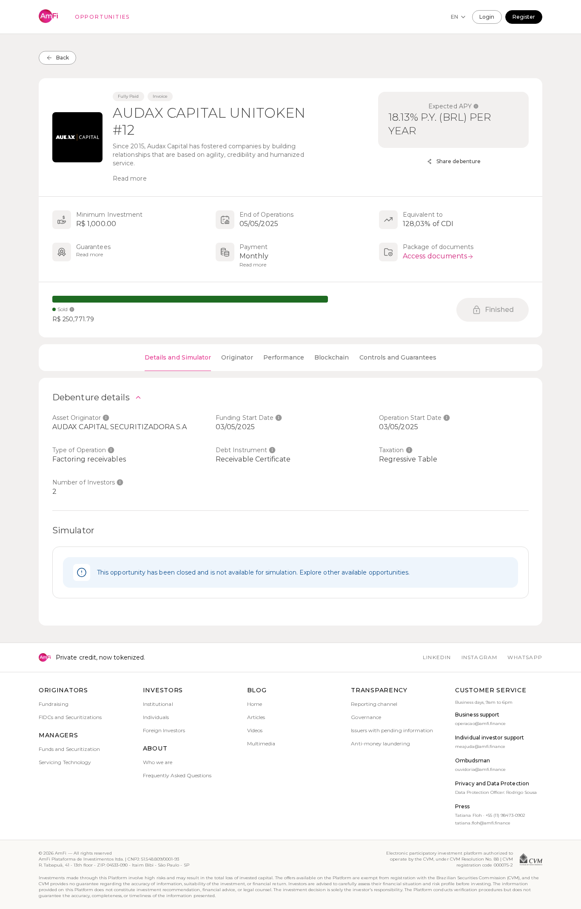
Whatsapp (524, 657)
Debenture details (91, 397)
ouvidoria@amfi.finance (480, 769)
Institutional (158, 704)
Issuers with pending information (392, 730)
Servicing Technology (65, 762)
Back (62, 57)
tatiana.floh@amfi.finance (482, 823)
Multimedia (261, 743)
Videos (254, 730)
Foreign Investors (164, 730)
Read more (130, 178)
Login (486, 17)
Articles (256, 717)
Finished (499, 310)
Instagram (479, 657)
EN (454, 17)
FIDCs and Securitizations (70, 717)
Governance (366, 717)
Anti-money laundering (380, 743)
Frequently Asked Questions (177, 775)
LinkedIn (437, 657)
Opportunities (102, 17)
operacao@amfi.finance (480, 723)
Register (524, 17)
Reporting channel (374, 704)
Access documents (435, 256)
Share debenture (458, 161)
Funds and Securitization (69, 749)
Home (254, 704)
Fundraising (53, 704)
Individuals (156, 717)
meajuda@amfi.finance (480, 746)
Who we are (158, 762)
